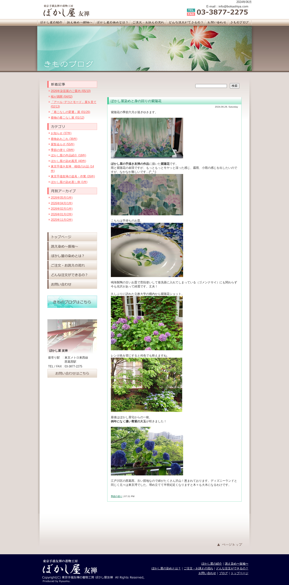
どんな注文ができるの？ (232, 568)
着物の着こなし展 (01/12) (67, 117)
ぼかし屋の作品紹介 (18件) (68, 155)
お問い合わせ (207, 573)
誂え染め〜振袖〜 (236, 563)
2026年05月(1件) (61, 197)
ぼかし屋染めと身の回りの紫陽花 (136, 101)
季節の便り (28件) (62, 150)
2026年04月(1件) (61, 203)
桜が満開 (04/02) (61, 96)
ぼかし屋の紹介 (211, 563)
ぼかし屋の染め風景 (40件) (68, 161)
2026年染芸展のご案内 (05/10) (71, 91)
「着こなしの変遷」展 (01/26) (70, 112)
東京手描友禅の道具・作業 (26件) (73, 176)
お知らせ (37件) (61, 133)
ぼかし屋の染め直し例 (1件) (69, 182)
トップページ (239, 573)
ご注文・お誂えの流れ (198, 568)
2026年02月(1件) (61, 208)
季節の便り (116, 496)
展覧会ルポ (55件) (62, 144)
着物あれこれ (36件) (64, 139)
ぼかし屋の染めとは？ (166, 568)
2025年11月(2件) (61, 219)
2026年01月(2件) (61, 214)
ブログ (223, 573)
